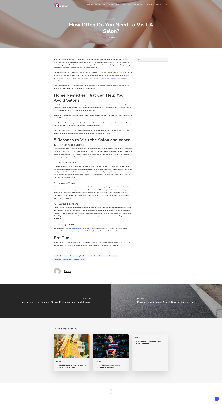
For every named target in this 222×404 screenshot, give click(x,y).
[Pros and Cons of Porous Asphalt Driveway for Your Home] (166, 301)
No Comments (110, 37)
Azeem (67, 271)
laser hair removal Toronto (96, 256)
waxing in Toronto (79, 259)
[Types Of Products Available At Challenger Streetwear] (111, 352)
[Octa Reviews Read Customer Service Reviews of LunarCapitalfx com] (55, 301)
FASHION (111, 18)
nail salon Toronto (112, 256)
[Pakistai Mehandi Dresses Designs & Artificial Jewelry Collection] (71, 352)
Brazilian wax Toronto (61, 256)
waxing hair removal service (63, 259)
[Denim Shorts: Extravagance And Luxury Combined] (150, 352)
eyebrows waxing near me (77, 256)
